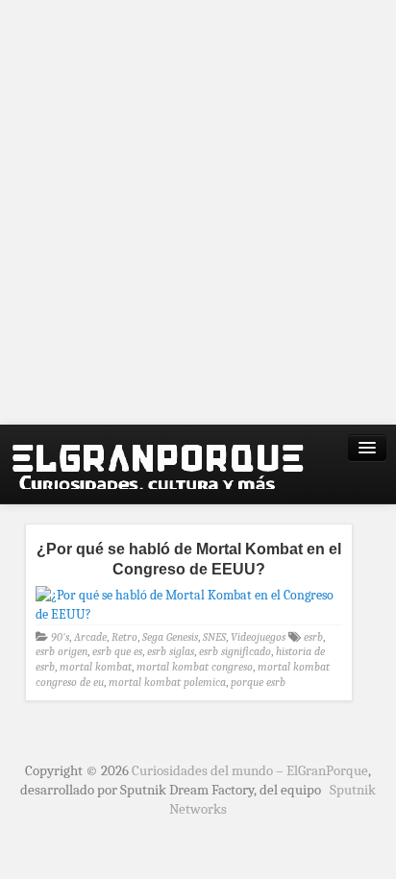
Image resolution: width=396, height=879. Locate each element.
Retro (124, 637)
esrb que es (117, 651)
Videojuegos (258, 637)
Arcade (90, 637)
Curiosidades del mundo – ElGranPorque (250, 770)
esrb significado (235, 651)
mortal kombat (96, 666)
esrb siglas (170, 651)
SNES (214, 637)
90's (60, 637)
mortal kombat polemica (167, 682)
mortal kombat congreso (194, 666)
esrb (313, 637)
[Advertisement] (198, 212)
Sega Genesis (170, 637)
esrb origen (61, 651)
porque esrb (258, 682)
